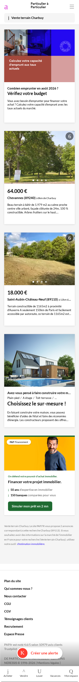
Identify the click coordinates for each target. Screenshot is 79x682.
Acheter (8, 675)
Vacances (55, 675)
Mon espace (71, 675)
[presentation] (8, 158)
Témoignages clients (18, 619)
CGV (7, 611)
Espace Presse (14, 634)
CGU (7, 604)
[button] (33, 178)
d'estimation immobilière (30, 544)
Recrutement (13, 626)
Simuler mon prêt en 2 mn (30, 506)
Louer (39, 675)
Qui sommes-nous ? (18, 588)
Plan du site (12, 581)
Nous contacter (15, 596)
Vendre (24, 675)
